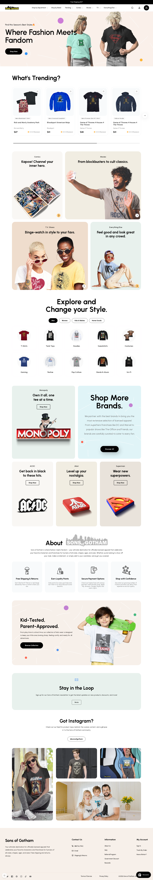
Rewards (107, 863)
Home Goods (97, 321)
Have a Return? (142, 854)
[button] (40, 8)
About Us (108, 846)
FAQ (106, 850)
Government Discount (112, 859)
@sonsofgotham (76, 739)
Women (65, 321)
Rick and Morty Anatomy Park (26, 122)
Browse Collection (31, 645)
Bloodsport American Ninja (58, 122)
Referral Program (110, 854)
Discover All (109, 449)
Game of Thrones (86, 128)
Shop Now (14, 51)
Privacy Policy (104, 876)
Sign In (139, 846)
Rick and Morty (19, 128)
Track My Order (142, 850)
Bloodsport (50, 128)
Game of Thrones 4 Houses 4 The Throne (92, 123)
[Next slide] (144, 115)
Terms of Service (86, 876)
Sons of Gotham (129, 876)
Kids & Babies (80, 321)
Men (53, 321)
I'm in (76, 702)
